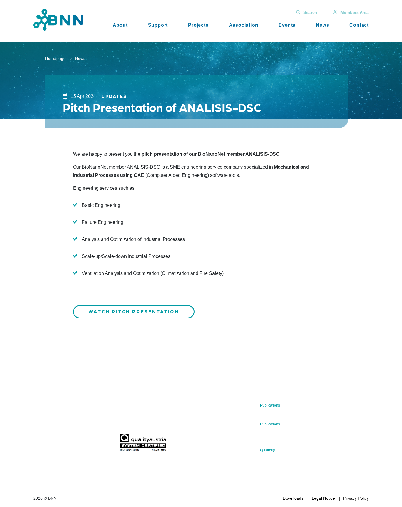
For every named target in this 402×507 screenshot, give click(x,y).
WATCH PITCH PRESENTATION (134, 311)
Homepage (55, 58)
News (322, 25)
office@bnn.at (46, 428)
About (120, 25)
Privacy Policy (356, 498)
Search (310, 12)
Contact (359, 25)
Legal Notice (323, 498)
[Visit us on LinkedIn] (58, 444)
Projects (198, 25)
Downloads (293, 498)
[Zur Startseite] (58, 19)
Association (243, 25)
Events (286, 25)
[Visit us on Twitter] (39, 444)
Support (158, 25)
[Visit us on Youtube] (77, 444)
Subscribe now (154, 419)
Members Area (354, 12)
